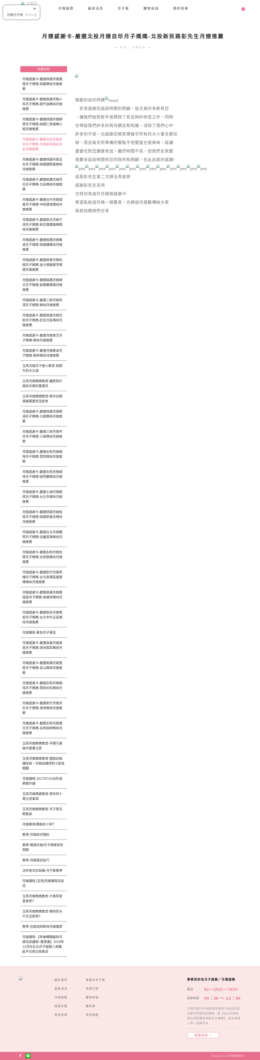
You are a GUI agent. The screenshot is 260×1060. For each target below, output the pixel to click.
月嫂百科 (139, 47)
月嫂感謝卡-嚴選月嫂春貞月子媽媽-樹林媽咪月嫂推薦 (42, 353)
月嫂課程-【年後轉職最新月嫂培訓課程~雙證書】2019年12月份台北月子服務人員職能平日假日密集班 (43, 944)
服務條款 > (203, 1035)
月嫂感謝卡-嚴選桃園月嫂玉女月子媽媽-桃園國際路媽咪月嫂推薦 (42, 164)
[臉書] (20, 1056)
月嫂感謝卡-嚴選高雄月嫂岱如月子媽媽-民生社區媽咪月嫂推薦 (42, 320)
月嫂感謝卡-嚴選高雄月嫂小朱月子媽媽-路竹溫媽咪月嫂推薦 (42, 104)
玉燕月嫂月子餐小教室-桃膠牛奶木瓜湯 (42, 368)
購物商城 (151, 8)
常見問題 (92, 1014)
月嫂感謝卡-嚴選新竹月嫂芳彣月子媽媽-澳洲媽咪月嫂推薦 (42, 708)
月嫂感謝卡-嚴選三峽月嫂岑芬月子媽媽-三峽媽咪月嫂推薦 (42, 436)
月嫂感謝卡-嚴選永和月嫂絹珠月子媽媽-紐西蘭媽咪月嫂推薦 (42, 476)
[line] (28, 1056)
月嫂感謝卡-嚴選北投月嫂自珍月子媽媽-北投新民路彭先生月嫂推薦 (42, 144)
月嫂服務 (66, 8)
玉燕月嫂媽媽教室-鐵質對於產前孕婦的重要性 (42, 383)
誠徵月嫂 (60, 1006)
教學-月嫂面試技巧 (35, 860)
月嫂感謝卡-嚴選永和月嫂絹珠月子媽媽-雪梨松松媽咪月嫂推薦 (42, 687)
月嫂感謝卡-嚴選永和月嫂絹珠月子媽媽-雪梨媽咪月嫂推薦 (42, 456)
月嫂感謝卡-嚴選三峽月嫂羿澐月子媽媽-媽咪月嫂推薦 (42, 302)
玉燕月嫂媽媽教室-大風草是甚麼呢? (42, 898)
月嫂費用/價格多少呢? (38, 824)
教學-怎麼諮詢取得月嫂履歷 (42, 926)
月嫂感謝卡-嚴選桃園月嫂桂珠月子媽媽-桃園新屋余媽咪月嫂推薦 (42, 516)
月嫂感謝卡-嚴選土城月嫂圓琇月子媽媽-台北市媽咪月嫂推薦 (42, 496)
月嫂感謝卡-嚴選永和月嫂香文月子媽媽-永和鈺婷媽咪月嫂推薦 (42, 728)
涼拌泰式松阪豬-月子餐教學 (42, 870)
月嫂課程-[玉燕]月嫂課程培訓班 (43, 883)
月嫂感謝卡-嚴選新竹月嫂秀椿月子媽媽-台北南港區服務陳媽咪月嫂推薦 (42, 577)
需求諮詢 (60, 1014)
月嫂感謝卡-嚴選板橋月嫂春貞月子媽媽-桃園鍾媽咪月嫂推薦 (42, 244)
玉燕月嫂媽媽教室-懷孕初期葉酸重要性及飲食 (42, 399)
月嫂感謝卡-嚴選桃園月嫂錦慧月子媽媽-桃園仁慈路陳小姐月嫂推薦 (42, 124)
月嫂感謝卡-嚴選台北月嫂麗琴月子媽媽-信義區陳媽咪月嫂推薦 (42, 536)
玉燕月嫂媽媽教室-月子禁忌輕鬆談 (42, 811)
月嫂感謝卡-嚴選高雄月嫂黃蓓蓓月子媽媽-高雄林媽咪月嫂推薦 (42, 597)
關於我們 (60, 979)
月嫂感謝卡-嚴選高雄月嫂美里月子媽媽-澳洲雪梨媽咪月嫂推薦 (42, 647)
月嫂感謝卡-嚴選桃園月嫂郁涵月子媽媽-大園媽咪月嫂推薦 (42, 416)
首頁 (123, 47)
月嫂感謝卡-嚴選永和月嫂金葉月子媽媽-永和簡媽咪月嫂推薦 (42, 557)
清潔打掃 (92, 988)
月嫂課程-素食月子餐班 (39, 632)
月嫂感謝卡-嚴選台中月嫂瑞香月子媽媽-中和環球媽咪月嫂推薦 (42, 204)
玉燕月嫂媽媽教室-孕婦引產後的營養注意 (42, 746)
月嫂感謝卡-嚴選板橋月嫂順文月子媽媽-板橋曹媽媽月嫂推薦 (42, 284)
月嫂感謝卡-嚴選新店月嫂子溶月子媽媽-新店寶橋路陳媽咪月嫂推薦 (42, 224)
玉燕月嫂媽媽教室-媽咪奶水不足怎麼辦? (42, 914)
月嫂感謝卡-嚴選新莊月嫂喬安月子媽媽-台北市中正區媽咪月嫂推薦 (42, 617)
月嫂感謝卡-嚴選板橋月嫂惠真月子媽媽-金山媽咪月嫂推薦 (42, 667)
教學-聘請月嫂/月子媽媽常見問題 (42, 847)
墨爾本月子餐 (95, 979)
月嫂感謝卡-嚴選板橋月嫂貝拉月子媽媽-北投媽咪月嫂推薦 (42, 184)
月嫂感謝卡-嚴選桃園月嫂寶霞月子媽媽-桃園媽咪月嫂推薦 (42, 84)
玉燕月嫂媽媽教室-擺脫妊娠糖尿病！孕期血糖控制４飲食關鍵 (43, 763)
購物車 (90, 1006)
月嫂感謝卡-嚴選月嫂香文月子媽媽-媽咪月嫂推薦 (42, 338)
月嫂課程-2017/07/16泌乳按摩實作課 (42, 781)
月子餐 (123, 8)
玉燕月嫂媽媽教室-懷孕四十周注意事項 (42, 796)
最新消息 (95, 8)
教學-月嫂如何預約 (35, 834)
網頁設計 (238, 1056)
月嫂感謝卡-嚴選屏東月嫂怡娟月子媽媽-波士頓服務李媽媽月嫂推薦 (42, 264)
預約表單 (180, 8)
